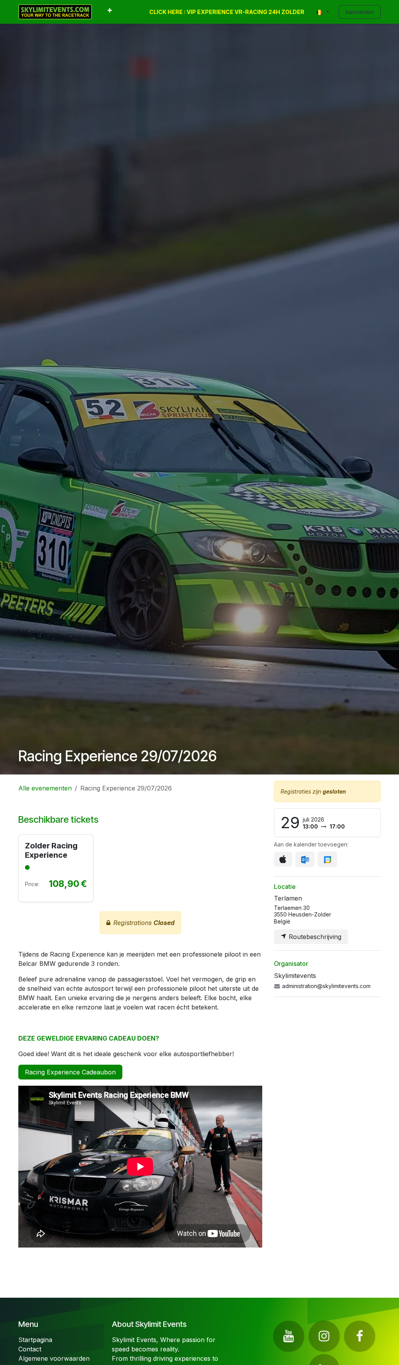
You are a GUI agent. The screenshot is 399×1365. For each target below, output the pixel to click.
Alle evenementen (45, 788)
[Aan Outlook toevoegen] (304, 859)
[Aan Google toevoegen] (327, 859)
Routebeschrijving (314, 937)
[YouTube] (288, 1336)
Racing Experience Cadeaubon (70, 1072)
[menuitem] (109, 12)
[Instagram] (324, 1336)
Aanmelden (359, 12)
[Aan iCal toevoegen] (283, 859)
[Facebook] (359, 1336)
